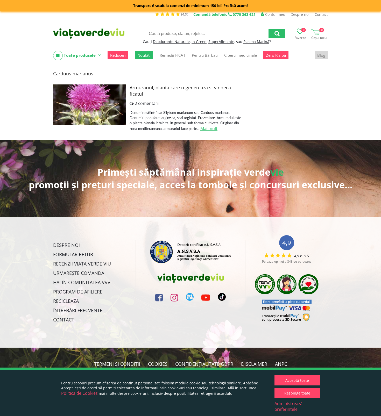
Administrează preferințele (288, 406)
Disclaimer (254, 364)
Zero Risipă (276, 55)
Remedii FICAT (172, 55)
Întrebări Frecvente (77, 310)
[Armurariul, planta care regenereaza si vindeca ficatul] (89, 104)
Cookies (157, 364)
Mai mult (208, 128)
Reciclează (66, 301)
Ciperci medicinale (240, 55)
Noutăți (144, 55)
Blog (321, 55)
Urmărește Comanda (78, 273)
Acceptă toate (297, 380)
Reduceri (118, 55)
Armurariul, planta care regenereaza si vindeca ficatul (180, 90)
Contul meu (274, 14)
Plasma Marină (256, 41)
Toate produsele (80, 55)
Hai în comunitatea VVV (81, 282)
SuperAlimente (221, 41)
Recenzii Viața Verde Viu (82, 264)
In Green (199, 41)
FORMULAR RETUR (73, 254)
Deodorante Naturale (171, 41)
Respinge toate (297, 393)
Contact (321, 14)
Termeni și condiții (117, 364)
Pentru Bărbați (205, 55)
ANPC (281, 364)
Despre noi (300, 14)
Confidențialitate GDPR (204, 364)
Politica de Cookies (79, 393)
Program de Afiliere (77, 292)
